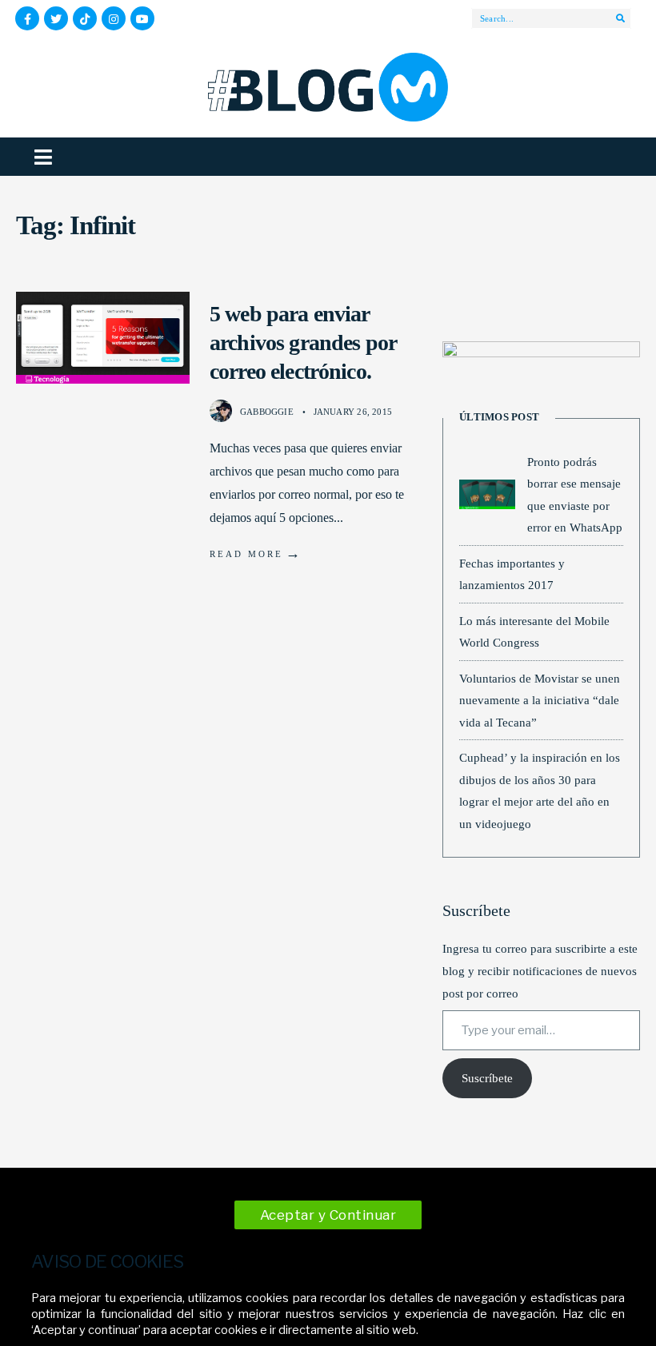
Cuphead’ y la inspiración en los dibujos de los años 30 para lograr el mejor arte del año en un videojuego (539, 790)
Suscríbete (487, 1078)
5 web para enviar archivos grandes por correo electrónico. (303, 342)
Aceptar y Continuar (328, 1215)
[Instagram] (114, 18)
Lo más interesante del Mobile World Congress (534, 632)
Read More (256, 553)
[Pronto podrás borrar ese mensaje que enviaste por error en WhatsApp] (487, 494)
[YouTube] (142, 18)
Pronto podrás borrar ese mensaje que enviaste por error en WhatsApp (574, 495)
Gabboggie (267, 411)
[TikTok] (85, 18)
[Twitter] (56, 18)
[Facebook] (27, 18)
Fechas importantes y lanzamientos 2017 (512, 574)
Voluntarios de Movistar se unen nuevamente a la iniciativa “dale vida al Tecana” (539, 700)
